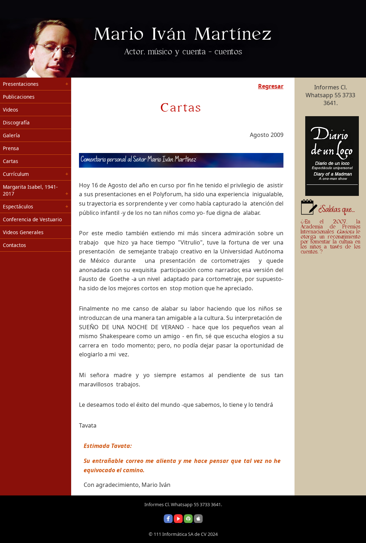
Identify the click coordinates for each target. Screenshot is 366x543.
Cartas (10, 161)
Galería (11, 135)
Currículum (16, 174)
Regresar (270, 86)
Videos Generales (23, 232)
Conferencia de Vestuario (32, 219)
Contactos (14, 245)
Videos (10, 109)
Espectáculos (18, 206)
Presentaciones (21, 83)
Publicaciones (19, 96)
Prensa (11, 148)
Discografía (16, 122)
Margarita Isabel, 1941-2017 (30, 190)
